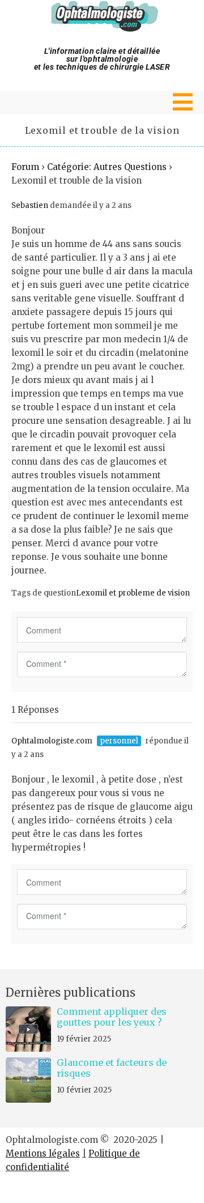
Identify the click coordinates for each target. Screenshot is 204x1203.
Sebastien (29, 205)
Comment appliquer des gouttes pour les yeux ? (112, 1017)
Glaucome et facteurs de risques (112, 1068)
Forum (25, 166)
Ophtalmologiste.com (51, 741)
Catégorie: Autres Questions (107, 166)
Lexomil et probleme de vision (133, 593)
